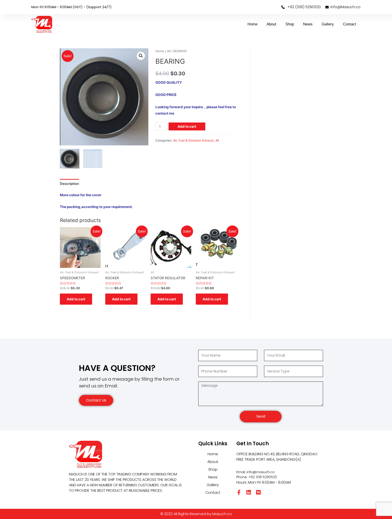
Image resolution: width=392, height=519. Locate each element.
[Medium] (258, 492)
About (271, 24)
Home (252, 24)
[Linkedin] (248, 492)
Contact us (96, 400)
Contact (349, 24)
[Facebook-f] (239, 492)
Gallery (328, 24)
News (308, 24)
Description (69, 183)
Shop (289, 24)
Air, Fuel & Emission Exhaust (193, 140)
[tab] (69, 184)
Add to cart (187, 126)
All (168, 51)
